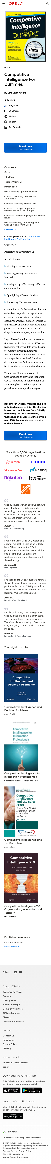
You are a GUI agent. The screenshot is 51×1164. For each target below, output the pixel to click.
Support (8, 1030)
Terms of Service (10, 1151)
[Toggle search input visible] (47, 3)
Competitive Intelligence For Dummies (22, 237)
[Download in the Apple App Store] (12, 1092)
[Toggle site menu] (3, 3)
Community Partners (13, 1008)
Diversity (7, 1017)
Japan (6, 1066)
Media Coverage (11, 1004)
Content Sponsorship (13, 1021)
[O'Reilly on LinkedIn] (15, 972)
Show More (10, 230)
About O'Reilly (11, 986)
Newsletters (8, 1040)
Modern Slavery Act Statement (16, 1157)
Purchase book (11, 946)
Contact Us (8, 1035)
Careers (7, 996)
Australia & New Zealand (15, 1062)
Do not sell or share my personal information (22, 1138)
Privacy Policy (10, 1044)
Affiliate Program (11, 1013)
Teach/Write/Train (12, 992)
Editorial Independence (13, 1154)
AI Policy (7, 1048)
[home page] (16, 3)
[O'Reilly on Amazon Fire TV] (13, 1118)
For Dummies (15, 127)
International (11, 1057)
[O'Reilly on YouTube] (20, 972)
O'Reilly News (9, 1000)
